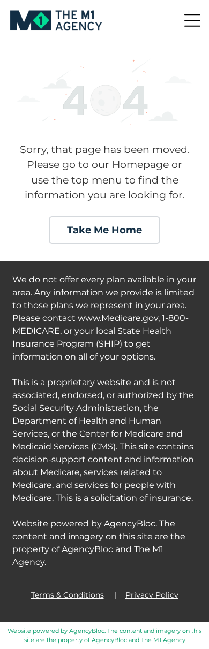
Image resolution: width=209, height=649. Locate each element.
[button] (192, 20)
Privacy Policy (151, 595)
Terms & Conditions (67, 595)
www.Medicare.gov (118, 318)
